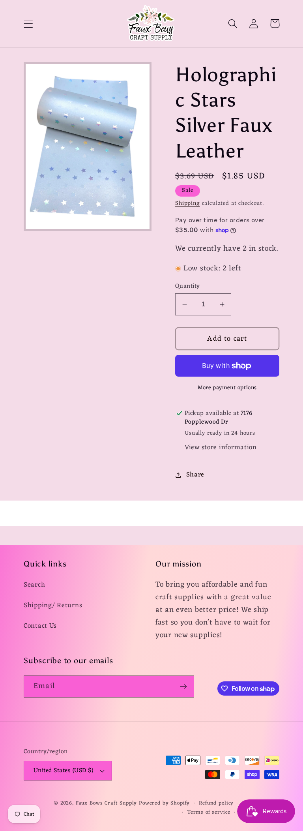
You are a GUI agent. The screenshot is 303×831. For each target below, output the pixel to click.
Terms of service (208, 812)
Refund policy (216, 803)
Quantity (187, 286)
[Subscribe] (183, 686)
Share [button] (195, 475)
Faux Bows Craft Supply (106, 803)
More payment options (227, 388)
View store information (221, 448)
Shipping (187, 203)
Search (34, 585)
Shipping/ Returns (53, 606)
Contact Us (40, 626)
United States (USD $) (63, 770)
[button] (28, 23)
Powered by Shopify (164, 803)
